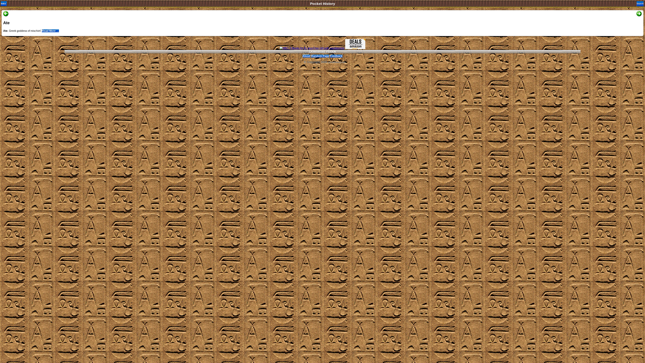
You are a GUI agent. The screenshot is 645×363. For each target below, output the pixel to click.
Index (3, 4)
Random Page (320, 56)
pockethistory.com (337, 62)
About (306, 56)
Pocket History (322, 4)
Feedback (336, 56)
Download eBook (322, 51)
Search (640, 4)
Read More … (50, 30)
